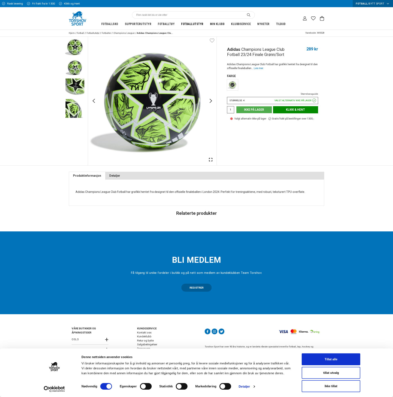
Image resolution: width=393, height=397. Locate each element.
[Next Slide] (211, 101)
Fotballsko (109, 24)
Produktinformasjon (87, 175)
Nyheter (263, 24)
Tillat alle (331, 359)
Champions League (124, 33)
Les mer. (259, 68)
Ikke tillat (331, 386)
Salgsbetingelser (147, 344)
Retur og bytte (145, 340)
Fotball (80, 33)
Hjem (72, 33)
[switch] (146, 386)
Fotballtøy (166, 24)
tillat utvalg (331, 372)
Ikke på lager (254, 109)
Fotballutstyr (192, 24)
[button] (75, 47)
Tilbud (281, 24)
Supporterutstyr (138, 24)
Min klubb (217, 24)
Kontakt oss (144, 332)
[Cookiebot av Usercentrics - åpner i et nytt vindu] (54, 389)
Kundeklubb (144, 336)
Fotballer (106, 33)
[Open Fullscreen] (211, 159)
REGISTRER (196, 287)
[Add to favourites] (212, 40)
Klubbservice (241, 24)
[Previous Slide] (94, 101)
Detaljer (244, 386)
